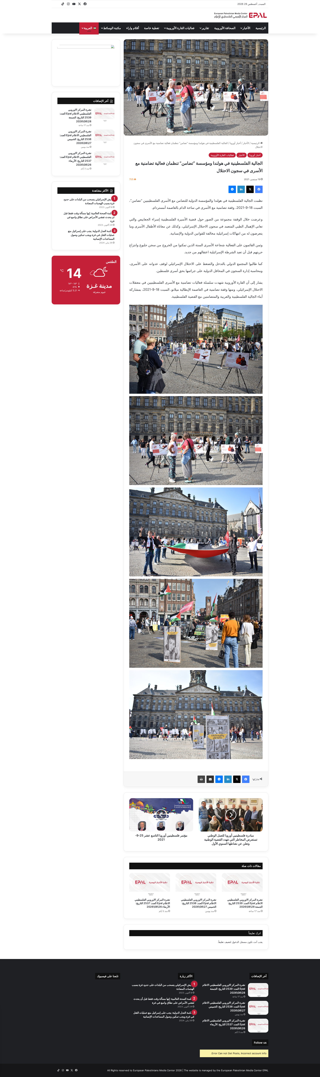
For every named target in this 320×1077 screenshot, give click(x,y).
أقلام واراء (132, 28)
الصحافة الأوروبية (224, 28)
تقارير (205, 28)
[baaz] (57, 4)
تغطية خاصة (151, 28)
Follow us (260, 1042)
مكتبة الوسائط (112, 28)
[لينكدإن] (241, 189)
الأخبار (246, 28)
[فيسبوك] (259, 189)
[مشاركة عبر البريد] (210, 779)
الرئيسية (261, 28)
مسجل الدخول (239, 941)
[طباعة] (201, 779)
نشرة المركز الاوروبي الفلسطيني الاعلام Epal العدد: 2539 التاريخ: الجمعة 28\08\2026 (245, 903)
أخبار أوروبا (235, 143)
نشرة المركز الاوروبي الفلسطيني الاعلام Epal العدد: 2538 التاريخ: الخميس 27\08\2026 (198, 903)
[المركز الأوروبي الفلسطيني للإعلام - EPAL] (240, 15)
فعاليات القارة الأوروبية (180, 28)
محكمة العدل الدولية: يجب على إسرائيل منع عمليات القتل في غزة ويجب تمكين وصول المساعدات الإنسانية (91, 234)
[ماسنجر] (232, 189)
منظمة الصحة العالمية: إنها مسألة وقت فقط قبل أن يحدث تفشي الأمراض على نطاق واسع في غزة (89, 217)
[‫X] (250, 189)
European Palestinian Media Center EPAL (244, 1070)
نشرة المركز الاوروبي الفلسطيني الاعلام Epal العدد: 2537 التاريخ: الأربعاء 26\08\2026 (152, 903)
